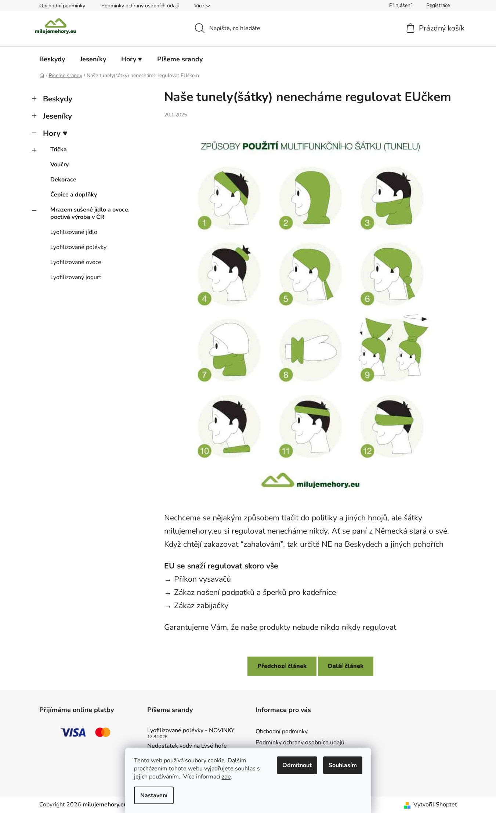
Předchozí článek (282, 666)
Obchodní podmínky (62, 5)
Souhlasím (343, 765)
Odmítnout (297, 765)
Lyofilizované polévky (78, 247)
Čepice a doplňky (73, 195)
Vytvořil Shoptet (435, 805)
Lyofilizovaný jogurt (75, 277)
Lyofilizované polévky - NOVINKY (191, 730)
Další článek (345, 666)
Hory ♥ (55, 133)
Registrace (438, 5)
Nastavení (153, 795)
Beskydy (57, 99)
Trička (58, 149)
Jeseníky (57, 116)
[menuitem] (52, 59)
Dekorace (63, 180)
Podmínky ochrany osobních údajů (140, 5)
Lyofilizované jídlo (73, 232)
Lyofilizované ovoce (75, 262)
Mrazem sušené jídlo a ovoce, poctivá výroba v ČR (90, 213)
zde (226, 777)
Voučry (59, 164)
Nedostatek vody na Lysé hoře (187, 746)
